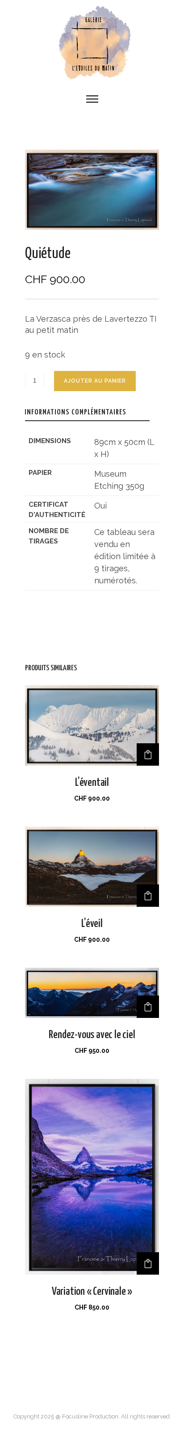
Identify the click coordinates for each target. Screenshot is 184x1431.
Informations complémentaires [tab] (75, 412)
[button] (148, 754)
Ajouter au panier (95, 381)
